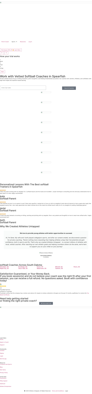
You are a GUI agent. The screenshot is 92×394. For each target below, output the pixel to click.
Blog (1, 367)
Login (1, 356)
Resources (23, 41)
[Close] (6, 53)
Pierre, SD (77, 267)
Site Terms (3, 369)
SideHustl (2, 383)
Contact (2, 350)
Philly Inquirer (3, 381)
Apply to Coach (4, 342)
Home (1, 339)
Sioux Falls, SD (23, 268)
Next (2, 71)
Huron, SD (40, 267)
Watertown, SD (41, 268)
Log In (30, 41)
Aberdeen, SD (4, 267)
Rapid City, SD (4, 268)
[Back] (2, 53)
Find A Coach (5, 41)
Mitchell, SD (59, 267)
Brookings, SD (22, 267)
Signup (2, 353)
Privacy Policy (4, 372)
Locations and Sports (6, 364)
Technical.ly (3, 378)
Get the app (3, 358)
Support (2, 345)
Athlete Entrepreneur (5, 386)
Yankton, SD (59, 268)
